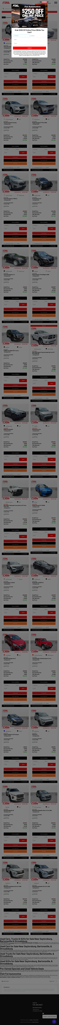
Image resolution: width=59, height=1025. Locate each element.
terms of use (36, 55)
